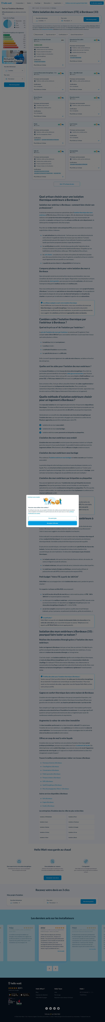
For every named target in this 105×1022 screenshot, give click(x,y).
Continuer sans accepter (34, 497)
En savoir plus (53, 518)
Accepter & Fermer (52, 523)
